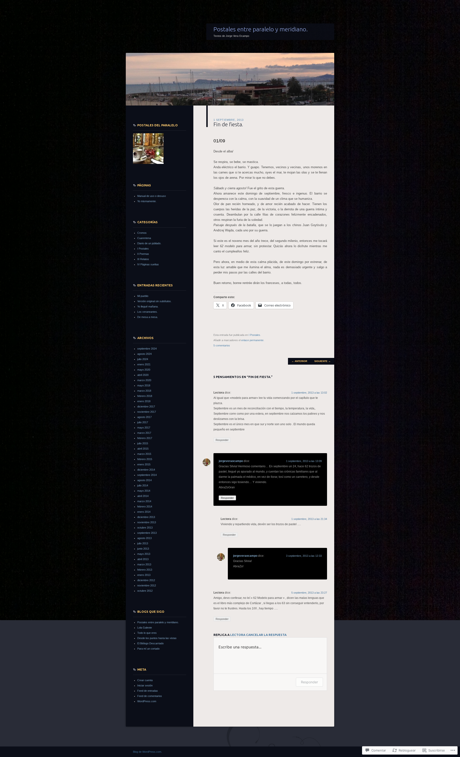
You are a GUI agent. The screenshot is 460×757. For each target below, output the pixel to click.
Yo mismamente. (146, 201)
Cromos (142, 232)
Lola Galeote (144, 627)
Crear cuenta (145, 680)
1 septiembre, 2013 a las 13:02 (309, 392)
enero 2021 (143, 364)
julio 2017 (142, 422)
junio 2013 (143, 548)
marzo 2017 (144, 432)
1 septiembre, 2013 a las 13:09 (304, 461)
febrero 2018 (144, 396)
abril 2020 (143, 374)
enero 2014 (143, 511)
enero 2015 (143, 464)
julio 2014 (142, 485)
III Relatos (143, 259)
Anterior (299, 361)
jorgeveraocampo (231, 461)
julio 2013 (142, 543)
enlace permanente (252, 340)
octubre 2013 (145, 527)
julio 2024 (142, 359)
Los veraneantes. (147, 311)
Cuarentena (144, 238)
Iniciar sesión (145, 685)
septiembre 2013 (147, 532)
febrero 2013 (144, 569)
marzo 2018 (144, 390)
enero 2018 (143, 401)
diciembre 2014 (146, 469)
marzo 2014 (144, 501)
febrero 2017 (144, 438)
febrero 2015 (144, 459)
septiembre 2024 (147, 348)
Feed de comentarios (149, 696)
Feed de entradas (147, 690)
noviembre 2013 (146, 522)
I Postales (254, 335)
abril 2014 (143, 496)
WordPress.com (146, 701)
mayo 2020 (143, 369)
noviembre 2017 (146, 411)
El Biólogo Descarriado (150, 643)
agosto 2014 (144, 480)
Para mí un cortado (148, 648)
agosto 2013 (144, 538)
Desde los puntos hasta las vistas (157, 638)
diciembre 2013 (146, 517)
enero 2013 (143, 574)
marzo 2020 (144, 380)
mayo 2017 (143, 427)
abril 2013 (143, 559)
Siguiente (322, 361)
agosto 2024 (144, 353)
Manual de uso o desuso (151, 196)
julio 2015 (142, 443)
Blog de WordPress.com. (147, 751)
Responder (222, 440)
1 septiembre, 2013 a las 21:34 (309, 519)
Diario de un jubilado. (149, 243)
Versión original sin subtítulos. (154, 301)
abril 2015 (143, 448)
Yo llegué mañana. (147, 306)
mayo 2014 (143, 490)
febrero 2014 (144, 506)
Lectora (237, 634)
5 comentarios (221, 345)
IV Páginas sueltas (148, 264)
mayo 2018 (143, 385)
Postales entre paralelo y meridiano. (260, 29)
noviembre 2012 (146, 585)
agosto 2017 (144, 417)
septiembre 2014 (147, 474)
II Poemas (143, 253)
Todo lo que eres (147, 632)
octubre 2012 (145, 590)
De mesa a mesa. (147, 317)
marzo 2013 (144, 564)
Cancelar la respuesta (266, 634)
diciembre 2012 (146, 580)
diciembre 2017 (146, 406)
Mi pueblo (142, 296)
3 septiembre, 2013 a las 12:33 (304, 555)
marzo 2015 (144, 453)
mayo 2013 (143, 553)
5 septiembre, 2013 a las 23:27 (309, 592)
